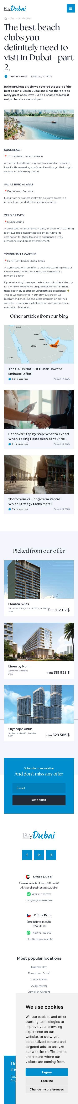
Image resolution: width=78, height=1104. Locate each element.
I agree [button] (47, 1072)
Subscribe (39, 800)
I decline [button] (47, 1081)
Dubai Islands (39, 979)
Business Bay (39, 966)
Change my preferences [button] (47, 1089)
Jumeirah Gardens (39, 991)
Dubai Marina (39, 985)
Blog (12, 18)
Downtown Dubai (39, 973)
